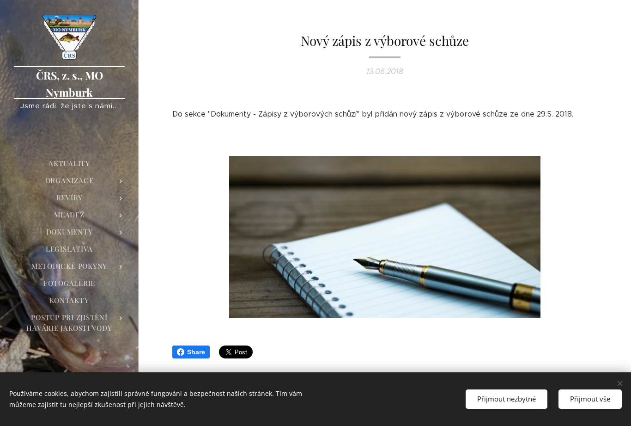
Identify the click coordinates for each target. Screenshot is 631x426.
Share (196, 352)
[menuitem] (69, 163)
